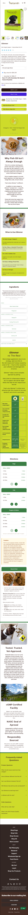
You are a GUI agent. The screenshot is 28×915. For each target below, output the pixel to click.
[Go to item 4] (13, 38)
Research (14, 850)
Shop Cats (14, 833)
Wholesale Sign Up (14, 856)
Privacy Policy (17, 912)
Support (14, 853)
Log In (14, 868)
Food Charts (14, 859)
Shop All (14, 839)
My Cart (14, 865)
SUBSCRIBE (14, 904)
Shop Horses (14, 836)
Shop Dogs (14, 830)
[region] (14, 124)
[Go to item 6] (22, 38)
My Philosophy (14, 848)
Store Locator (14, 841)
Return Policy (10, 912)
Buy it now (14, 94)
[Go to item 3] (8, 38)
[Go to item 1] (3, 38)
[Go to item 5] (17, 38)
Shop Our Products (14, 871)
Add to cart (14, 89)
